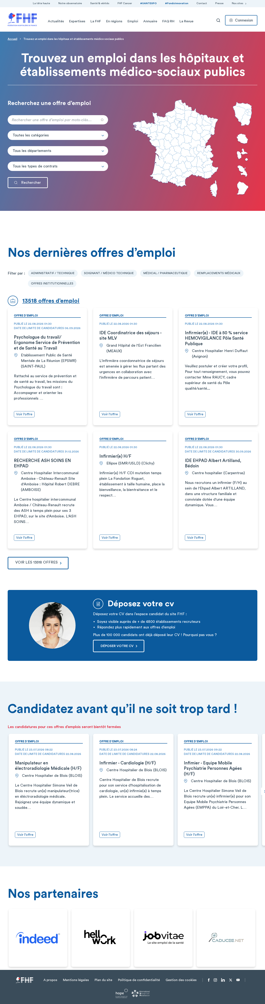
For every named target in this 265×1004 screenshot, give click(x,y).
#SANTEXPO (148, 3)
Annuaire (150, 21)
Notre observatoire (70, 3)
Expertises (77, 21)
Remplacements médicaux (218, 273)
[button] (58, 135)
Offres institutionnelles (52, 283)
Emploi (133, 21)
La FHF (95, 21)
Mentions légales (76, 980)
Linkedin (223, 980)
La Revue (186, 21)
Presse (219, 3)
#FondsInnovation (176, 3)
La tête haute (41, 3)
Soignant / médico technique (109, 273)
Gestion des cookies (181, 980)
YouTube (238, 980)
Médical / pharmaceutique (165, 273)
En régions (114, 21)
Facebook (209, 980)
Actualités (56, 21)
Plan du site (103, 980)
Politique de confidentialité (139, 980)
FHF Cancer (125, 3)
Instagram (215, 980)
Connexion (244, 20)
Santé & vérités (99, 3)
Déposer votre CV (117, 646)
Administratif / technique (53, 273)
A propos (50, 980)
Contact (201, 3)
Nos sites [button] (237, 3)
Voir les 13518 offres (36, 562)
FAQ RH (168, 21)
